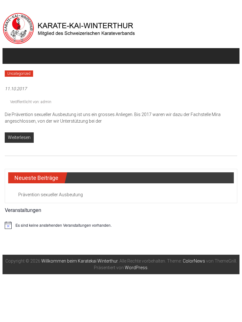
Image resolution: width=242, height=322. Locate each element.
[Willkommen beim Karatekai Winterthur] (12, 56)
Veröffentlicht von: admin (30, 102)
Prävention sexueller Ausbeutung (50, 194)
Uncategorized (19, 73)
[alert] (121, 225)
